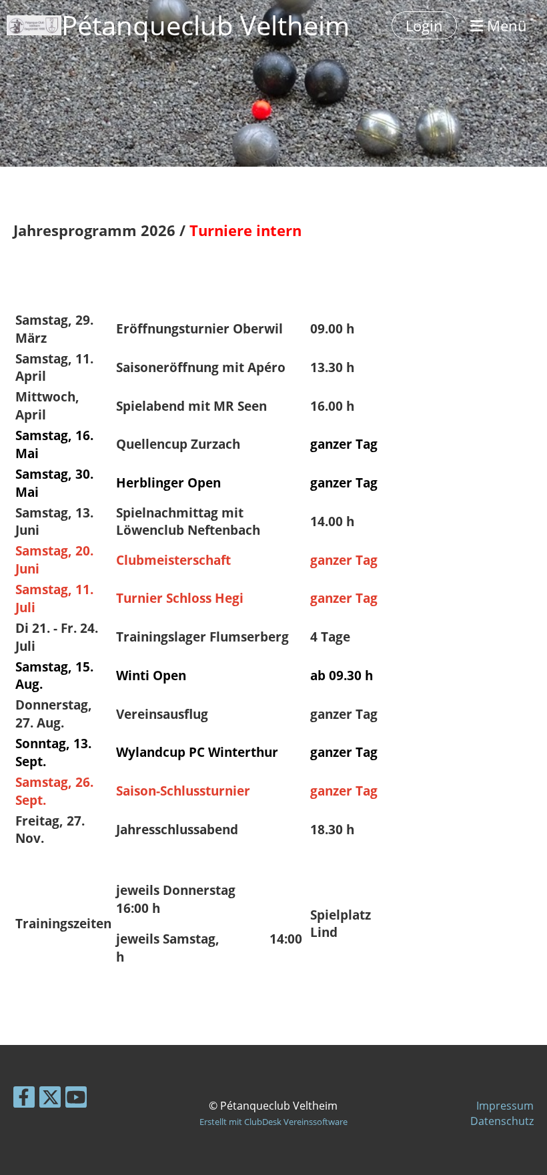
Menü (505, 25)
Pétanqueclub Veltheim (205, 25)
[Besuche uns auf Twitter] (50, 1099)
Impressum (505, 1105)
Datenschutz (502, 1121)
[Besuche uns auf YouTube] (76, 1099)
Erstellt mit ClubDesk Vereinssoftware (273, 1122)
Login (424, 25)
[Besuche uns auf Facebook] (24, 1099)
